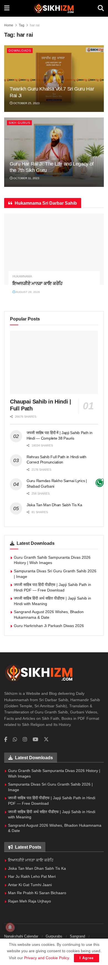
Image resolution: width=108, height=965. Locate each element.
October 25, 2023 (26, 103)
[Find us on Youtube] (35, 739)
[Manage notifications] (10, 927)
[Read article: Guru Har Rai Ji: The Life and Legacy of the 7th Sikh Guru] (54, 152)
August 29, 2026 (27, 292)
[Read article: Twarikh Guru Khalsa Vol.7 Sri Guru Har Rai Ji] (54, 78)
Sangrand (77, 936)
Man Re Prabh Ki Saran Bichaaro (37, 893)
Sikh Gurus (19, 122)
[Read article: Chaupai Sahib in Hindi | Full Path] (54, 362)
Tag (21, 25)
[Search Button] (101, 8)
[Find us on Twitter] (46, 739)
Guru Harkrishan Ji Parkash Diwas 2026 (49, 625)
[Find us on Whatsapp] (15, 739)
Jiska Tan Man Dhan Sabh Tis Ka (54, 505)
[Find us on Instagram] (25, 739)
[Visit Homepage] (53, 8)
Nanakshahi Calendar (21, 936)
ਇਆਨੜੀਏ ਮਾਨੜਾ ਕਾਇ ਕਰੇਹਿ (37, 283)
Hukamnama (22, 276)
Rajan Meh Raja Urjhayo (29, 901)
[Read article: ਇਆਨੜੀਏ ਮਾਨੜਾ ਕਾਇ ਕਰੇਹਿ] (54, 249)
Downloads (20, 50)
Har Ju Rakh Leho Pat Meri (32, 876)
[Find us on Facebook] (5, 739)
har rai (35, 25)
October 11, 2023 (25, 178)
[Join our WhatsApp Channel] (99, 482)
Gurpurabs (54, 936)
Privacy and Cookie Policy (46, 958)
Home (8, 25)
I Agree (86, 958)
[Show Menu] (6, 8)
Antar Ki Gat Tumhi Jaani (30, 885)
